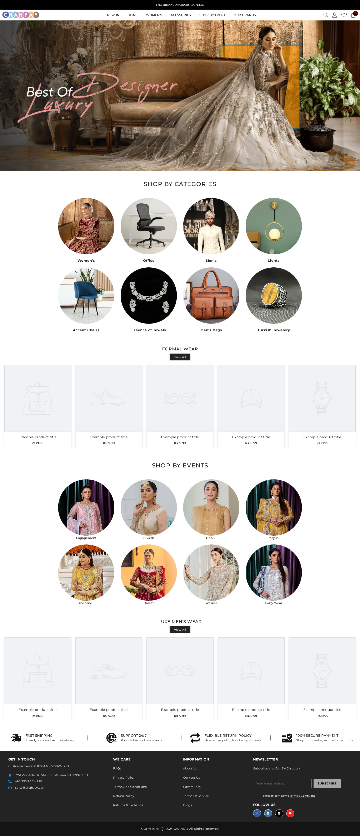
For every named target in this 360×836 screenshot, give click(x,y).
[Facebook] (257, 813)
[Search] (326, 15)
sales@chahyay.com (30, 787)
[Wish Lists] (344, 15)
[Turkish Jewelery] (274, 295)
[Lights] (274, 226)
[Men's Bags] (211, 295)
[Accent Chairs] (86, 295)
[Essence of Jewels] (149, 295)
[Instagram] (268, 813)
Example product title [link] (38, 437)
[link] (42, 738)
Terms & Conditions (302, 795)
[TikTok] (279, 813)
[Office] (149, 226)
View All (180, 357)
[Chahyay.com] (86, 507)
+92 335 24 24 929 (28, 781)
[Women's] (86, 226)
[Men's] (211, 226)
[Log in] (334, 15)
